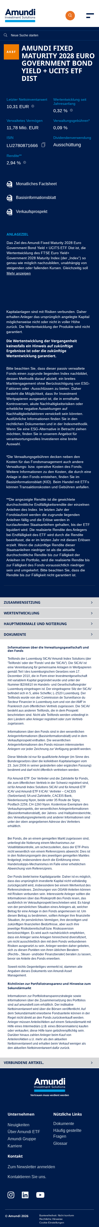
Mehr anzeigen (19, 273)
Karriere (15, 1146)
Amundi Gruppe (22, 1139)
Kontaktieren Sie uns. (27, 1177)
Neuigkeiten (18, 1125)
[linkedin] (25, 1195)
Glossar (60, 1143)
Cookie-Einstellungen (51, 1222)
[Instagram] (11, 1195)
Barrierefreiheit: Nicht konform (56, 1215)
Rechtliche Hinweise (51, 1219)
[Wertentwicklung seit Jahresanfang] (71, 110)
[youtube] (40, 1195)
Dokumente (63, 1123)
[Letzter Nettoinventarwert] (32, 106)
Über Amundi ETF (24, 1132)
